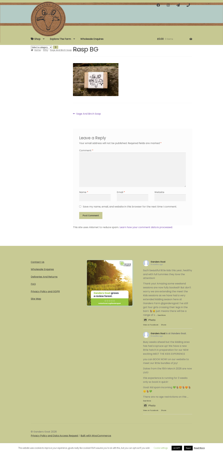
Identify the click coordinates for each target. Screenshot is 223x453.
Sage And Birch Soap (61, 50)
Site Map (36, 298)
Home (37, 50)
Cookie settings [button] (161, 447)
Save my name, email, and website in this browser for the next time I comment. (130, 206)
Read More (199, 447)
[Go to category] (55, 47)
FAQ (33, 284)
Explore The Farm (60, 39)
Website (159, 192)
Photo (151, 320)
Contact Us (37, 262)
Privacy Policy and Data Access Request (54, 435)
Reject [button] (188, 448)
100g (45, 50)
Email (121, 192)
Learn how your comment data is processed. (146, 227)
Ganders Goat (158, 261)
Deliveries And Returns (44, 276)
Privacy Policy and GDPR (45, 291)
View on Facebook (150, 325)
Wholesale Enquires (91, 39)
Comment (86, 150)
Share (163, 325)
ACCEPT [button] (176, 448)
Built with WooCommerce (96, 435)
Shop (37, 39)
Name (83, 192)
